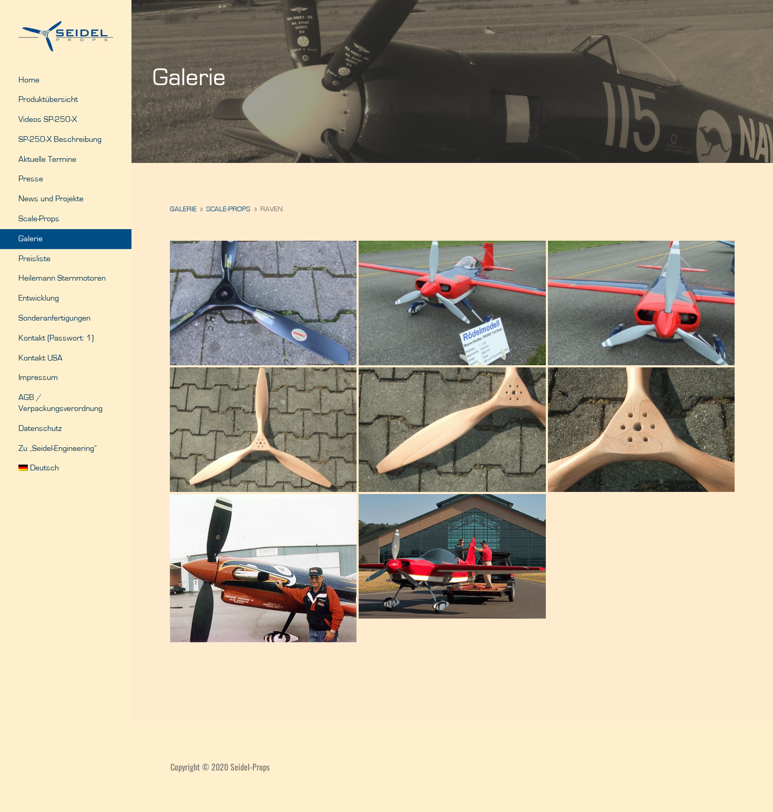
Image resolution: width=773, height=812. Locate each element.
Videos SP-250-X (47, 119)
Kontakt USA (40, 358)
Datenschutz (40, 428)
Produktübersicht (48, 99)
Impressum (38, 377)
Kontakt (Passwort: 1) (56, 338)
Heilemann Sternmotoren (62, 278)
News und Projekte (51, 198)
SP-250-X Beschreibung (59, 139)
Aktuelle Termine (47, 159)
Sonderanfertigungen (54, 318)
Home (28, 80)
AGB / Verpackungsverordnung (60, 403)
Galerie (30, 238)
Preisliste (34, 258)
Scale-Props (38, 218)
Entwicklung (38, 298)
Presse (30, 178)
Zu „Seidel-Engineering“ (57, 448)
